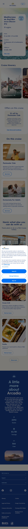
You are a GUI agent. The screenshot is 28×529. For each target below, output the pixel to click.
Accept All (14, 271)
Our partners (5, 266)
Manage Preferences (14, 275)
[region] (14, 264)
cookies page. (6, 264)
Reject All (14, 280)
